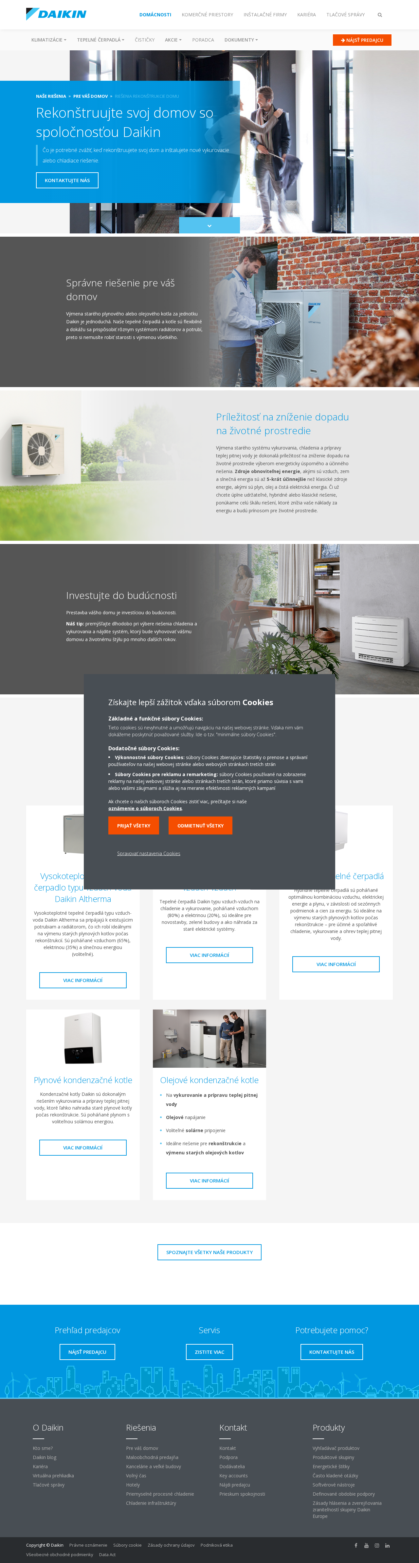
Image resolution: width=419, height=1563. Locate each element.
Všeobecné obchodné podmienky (59, 1554)
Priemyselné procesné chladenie (160, 1494)
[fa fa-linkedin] (387, 1545)
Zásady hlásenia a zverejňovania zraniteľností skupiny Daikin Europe (347, 1509)
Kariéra (40, 1466)
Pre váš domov (142, 1448)
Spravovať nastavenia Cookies (148, 853)
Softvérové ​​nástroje (334, 1485)
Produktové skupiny (333, 1457)
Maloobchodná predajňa (152, 1457)
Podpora (228, 1457)
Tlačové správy (48, 1485)
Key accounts (233, 1475)
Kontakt (227, 1448)
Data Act (107, 1554)
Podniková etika (217, 1545)
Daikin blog (44, 1457)
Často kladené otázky (335, 1475)
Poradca (203, 40)
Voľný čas (136, 1475)
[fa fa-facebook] (356, 1545)
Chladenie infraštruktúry (151, 1503)
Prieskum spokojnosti (242, 1494)
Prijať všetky (133, 825)
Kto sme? (43, 1448)
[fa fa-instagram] (377, 1545)
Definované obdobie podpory (344, 1494)
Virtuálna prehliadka (53, 1475)
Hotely (133, 1485)
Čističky (145, 40)
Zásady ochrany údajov (171, 1545)
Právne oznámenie (88, 1545)
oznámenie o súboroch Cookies (145, 808)
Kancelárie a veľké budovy (153, 1466)
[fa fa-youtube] (366, 1545)
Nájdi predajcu (234, 1485)
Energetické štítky (331, 1466)
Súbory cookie (127, 1545)
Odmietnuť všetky (200, 825)
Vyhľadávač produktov (336, 1448)
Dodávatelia (232, 1466)
